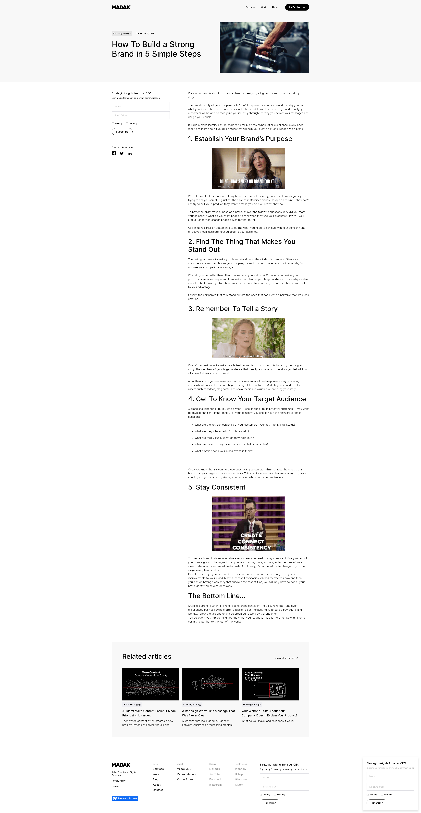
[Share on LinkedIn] (130, 153)
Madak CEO (184, 768)
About (275, 7)
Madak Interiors (186, 774)
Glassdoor (241, 779)
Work (263, 7)
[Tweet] (122, 153)
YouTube (214, 774)
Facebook (215, 779)
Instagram (215, 784)
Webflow (240, 768)
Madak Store (185, 779)
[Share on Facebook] (114, 153)
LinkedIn (214, 768)
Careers (116, 786)
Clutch (239, 784)
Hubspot (240, 774)
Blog (156, 779)
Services (250, 7)
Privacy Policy (118, 781)
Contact (158, 790)
